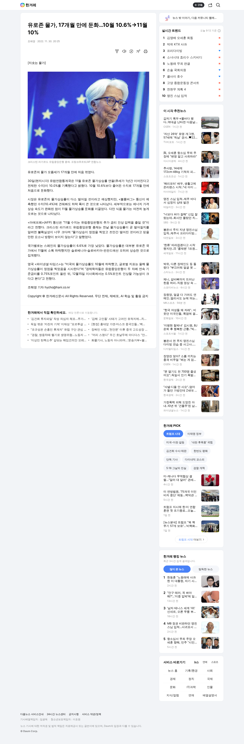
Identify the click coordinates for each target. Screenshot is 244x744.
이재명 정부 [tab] (194, 433)
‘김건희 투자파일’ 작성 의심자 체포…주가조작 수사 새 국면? (59, 319)
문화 (173, 687)
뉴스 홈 (172, 670)
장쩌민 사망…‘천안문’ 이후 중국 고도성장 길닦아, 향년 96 (119, 329)
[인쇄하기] (145, 51)
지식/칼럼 (172, 695)
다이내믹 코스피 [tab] (194, 459)
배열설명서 (210, 695)
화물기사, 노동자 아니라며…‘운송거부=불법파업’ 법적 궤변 (119, 340)
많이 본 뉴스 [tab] (177, 569)
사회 (210, 670)
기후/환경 (191, 670)
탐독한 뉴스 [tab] (206, 569)
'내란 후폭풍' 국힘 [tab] (202, 442)
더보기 (190, 539)
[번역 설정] (131, 51)
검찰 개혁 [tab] (199, 468)
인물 (210, 687)
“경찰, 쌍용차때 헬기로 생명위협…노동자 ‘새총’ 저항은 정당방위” (59, 335)
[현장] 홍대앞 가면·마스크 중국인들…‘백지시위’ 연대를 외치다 (119, 324)
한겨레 (31, 5)
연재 (191, 695)
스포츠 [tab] (214, 661)
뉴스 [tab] (196, 661)
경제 (173, 679)
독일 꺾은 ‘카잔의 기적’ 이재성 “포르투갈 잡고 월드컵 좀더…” (59, 324)
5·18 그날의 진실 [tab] (176, 468)
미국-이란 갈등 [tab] (175, 442)
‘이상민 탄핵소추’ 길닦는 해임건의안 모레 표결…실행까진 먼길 (59, 340)
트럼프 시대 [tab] (173, 433)
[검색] (219, 5)
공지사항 (74, 714)
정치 (191, 679)
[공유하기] (210, 5)
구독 (200, 4)
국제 (210, 679)
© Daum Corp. (29, 731)
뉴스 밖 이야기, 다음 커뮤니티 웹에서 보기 (198, 17)
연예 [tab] (205, 661)
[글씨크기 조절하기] (138, 51)
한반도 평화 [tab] (201, 451)
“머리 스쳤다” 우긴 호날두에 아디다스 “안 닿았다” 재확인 (119, 335)
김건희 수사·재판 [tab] (176, 451)
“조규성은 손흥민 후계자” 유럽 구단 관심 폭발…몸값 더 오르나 (59, 329)
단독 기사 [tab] (172, 459)
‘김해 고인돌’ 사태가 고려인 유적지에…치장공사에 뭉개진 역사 (119, 319)
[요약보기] (117, 51)
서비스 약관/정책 (91, 714)
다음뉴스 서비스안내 (32, 714)
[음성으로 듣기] (124, 51)
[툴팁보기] (219, 31)
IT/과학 (191, 687)
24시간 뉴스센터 (56, 714)
